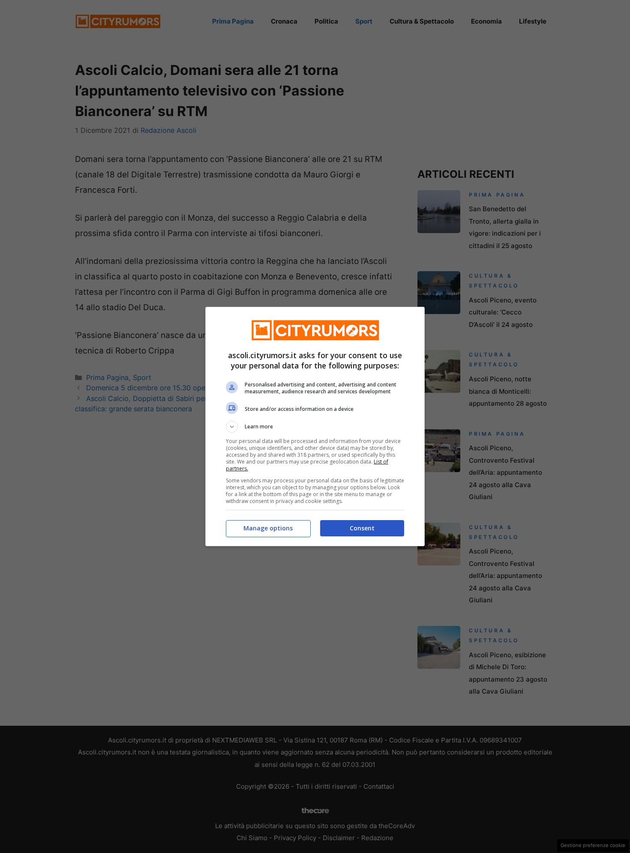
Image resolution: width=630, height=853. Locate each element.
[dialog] (315, 426)
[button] (315, 427)
